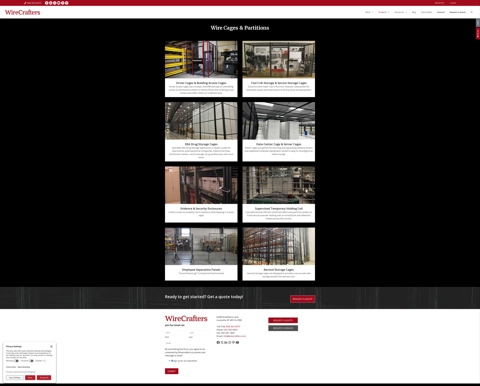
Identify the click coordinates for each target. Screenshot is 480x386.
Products (382, 12)
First (167, 337)
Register (439, 3)
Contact (441, 12)
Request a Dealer (283, 328)
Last (190, 337)
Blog (414, 12)
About (367, 12)
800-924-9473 (233, 326)
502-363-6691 (231, 329)
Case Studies (426, 12)
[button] (471, 12)
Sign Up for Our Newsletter (185, 361)
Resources (399, 12)
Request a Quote (458, 12)
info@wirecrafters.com (234, 336)
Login (453, 3)
